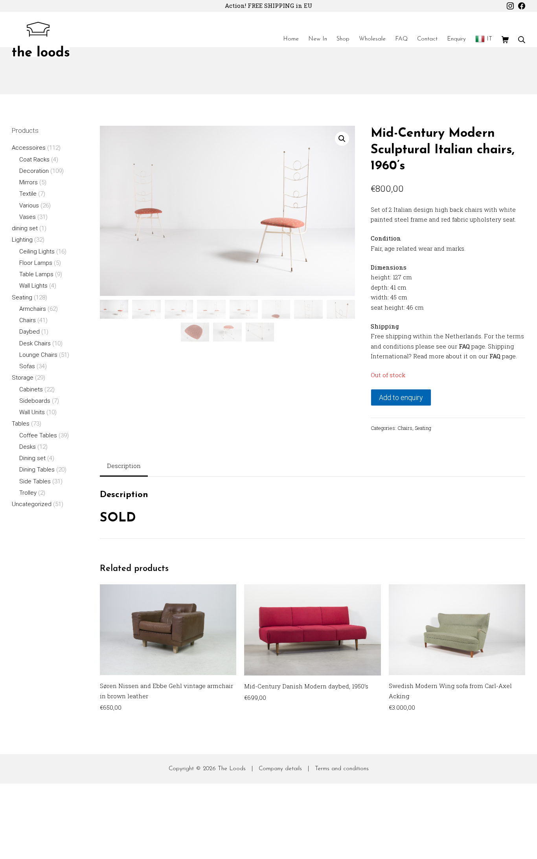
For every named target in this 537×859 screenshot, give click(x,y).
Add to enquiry (401, 397)
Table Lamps (36, 274)
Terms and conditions (342, 769)
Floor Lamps (35, 262)
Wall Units (32, 412)
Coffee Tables (38, 435)
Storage (22, 377)
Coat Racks (34, 159)
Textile (28, 193)
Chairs (404, 428)
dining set (25, 228)
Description (124, 466)
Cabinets (31, 389)
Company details (280, 769)
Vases (27, 216)
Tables (20, 423)
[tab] (124, 466)
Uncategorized (31, 504)
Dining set (32, 458)
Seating (423, 428)
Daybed (29, 331)
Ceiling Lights (37, 251)
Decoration (34, 170)
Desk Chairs (35, 343)
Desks (27, 446)
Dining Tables (37, 469)
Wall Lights (33, 285)
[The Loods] (41, 39)
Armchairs (32, 308)
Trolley (28, 492)
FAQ (464, 346)
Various (29, 205)
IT (489, 39)
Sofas (27, 366)
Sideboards (34, 400)
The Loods (232, 769)
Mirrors (28, 182)
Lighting (22, 239)
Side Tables (35, 481)
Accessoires (29, 147)
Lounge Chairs (38, 354)
